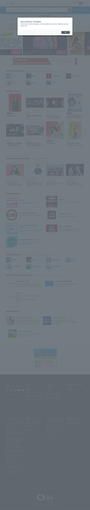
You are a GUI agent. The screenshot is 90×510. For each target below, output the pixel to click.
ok (65, 32)
